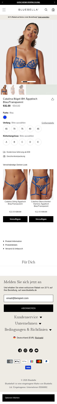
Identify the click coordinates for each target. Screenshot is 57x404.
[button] (54, 2)
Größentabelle (48, 123)
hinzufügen (15, 219)
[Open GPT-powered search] (47, 9)
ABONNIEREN (28, 308)
